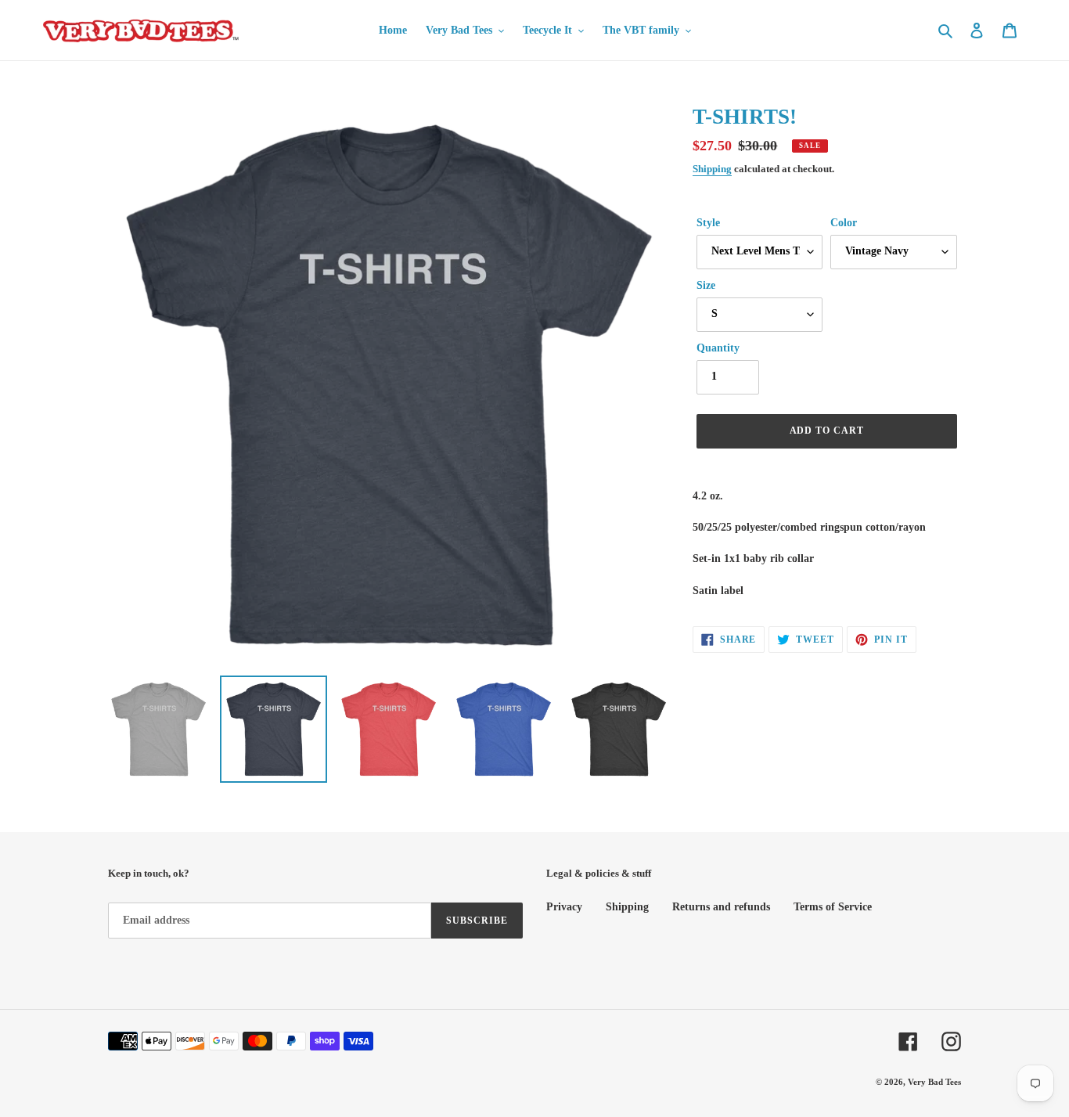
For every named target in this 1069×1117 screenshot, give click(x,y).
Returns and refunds (721, 907)
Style (708, 223)
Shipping (712, 169)
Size (705, 285)
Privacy (564, 907)
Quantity (718, 348)
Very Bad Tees (934, 1081)
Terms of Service (833, 907)
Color (843, 223)
